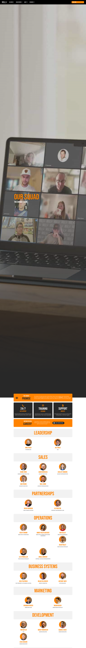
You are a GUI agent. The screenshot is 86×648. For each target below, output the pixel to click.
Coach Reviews (18, 2)
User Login (74, 2)
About (25, 2)
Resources (32, 2)
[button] (83, 2)
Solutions (11, 2)
